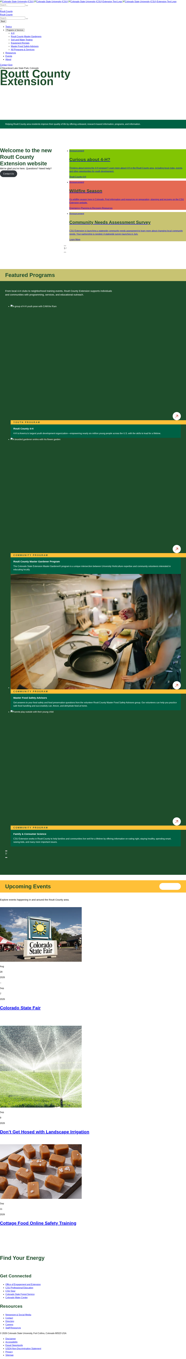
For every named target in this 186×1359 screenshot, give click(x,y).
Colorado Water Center (16, 1297)
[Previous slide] (65, 245)
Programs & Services (15, 30)
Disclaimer (10, 1339)
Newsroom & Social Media (18, 1315)
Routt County (6, 11)
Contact (3, 65)
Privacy (9, 1352)
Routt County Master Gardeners (26, 36)
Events (8, 56)
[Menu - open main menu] (1, 8)
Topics (8, 27)
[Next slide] (65, 252)
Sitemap (9, 1355)
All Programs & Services (22, 49)
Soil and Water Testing (22, 40)
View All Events (170, 886)
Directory (9, 1321)
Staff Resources (13, 1328)
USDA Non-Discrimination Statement (23, 1348)
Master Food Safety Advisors (25, 46)
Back (3, 21)
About (8, 59)
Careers (9, 1324)
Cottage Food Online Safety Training (38, 1223)
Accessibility (11, 1342)
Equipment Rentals (20, 43)
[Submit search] (27, 5)
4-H (12, 33)
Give (10, 65)
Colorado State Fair (20, 1007)
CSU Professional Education (19, 1288)
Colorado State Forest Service (20, 1294)
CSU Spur (10, 1291)
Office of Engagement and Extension (23, 1284)
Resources (10, 53)
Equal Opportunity (14, 1345)
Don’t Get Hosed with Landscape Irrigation (44, 1131)
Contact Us (8, 174)
